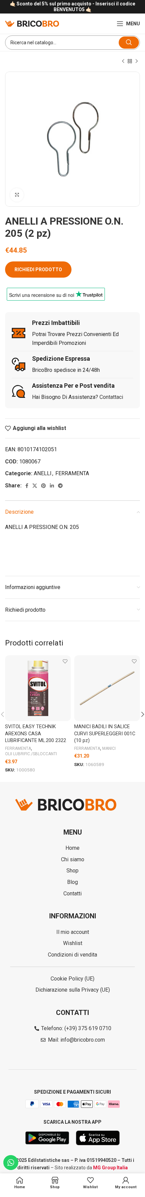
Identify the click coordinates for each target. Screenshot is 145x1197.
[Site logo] (32, 23)
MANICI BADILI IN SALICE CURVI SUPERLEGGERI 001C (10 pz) (104, 733)
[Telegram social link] (60, 485)
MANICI (109, 748)
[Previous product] (123, 61)
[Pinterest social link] (43, 485)
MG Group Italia (110, 1167)
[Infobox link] (72, 6)
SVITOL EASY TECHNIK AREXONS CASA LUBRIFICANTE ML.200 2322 (35, 733)
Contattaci (111, 397)
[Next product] (136, 61)
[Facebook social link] (26, 485)
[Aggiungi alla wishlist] (65, 661)
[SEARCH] (129, 42)
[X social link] (34, 485)
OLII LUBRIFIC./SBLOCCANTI (31, 754)
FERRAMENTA (72, 473)
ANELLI (43, 473)
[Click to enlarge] (17, 195)
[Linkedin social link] (52, 485)
